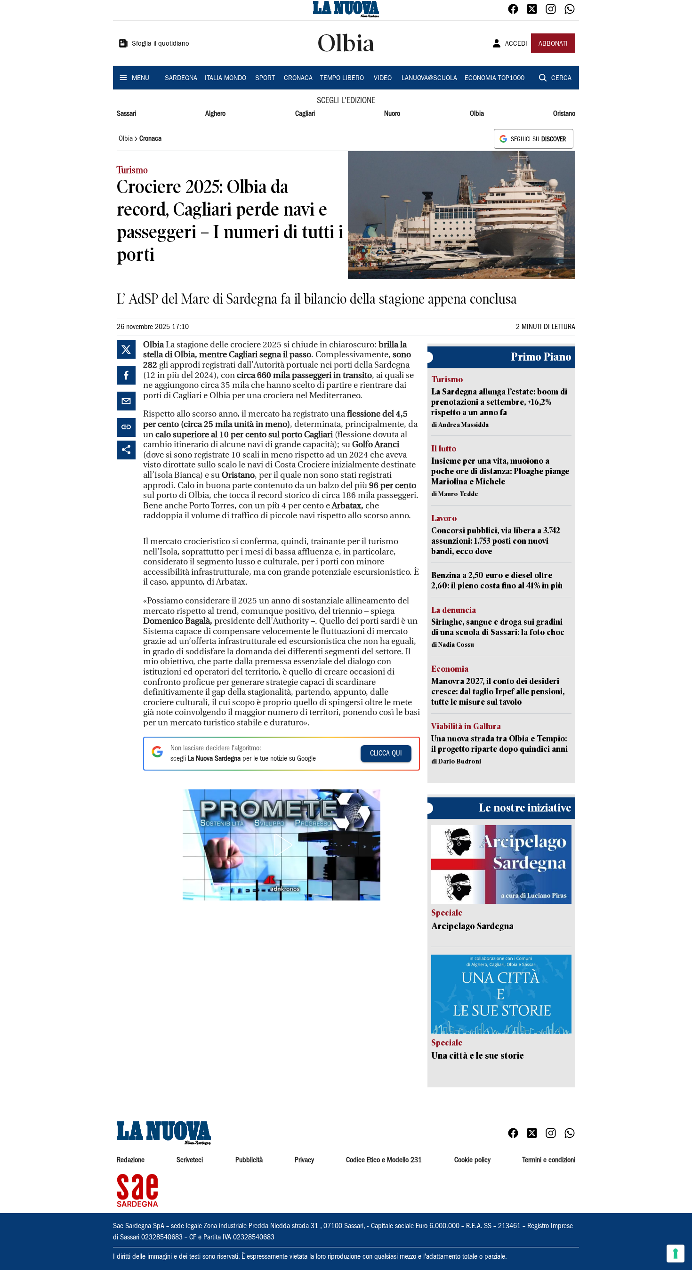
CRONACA (298, 78)
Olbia (477, 114)
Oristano (564, 114)
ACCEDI (516, 44)
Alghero (215, 114)
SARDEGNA (181, 78)
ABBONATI (553, 44)
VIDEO (383, 78)
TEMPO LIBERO (342, 78)
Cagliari (305, 114)
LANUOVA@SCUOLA (429, 78)
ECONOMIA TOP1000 (494, 78)
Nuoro (392, 114)
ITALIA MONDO (225, 78)
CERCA (561, 78)
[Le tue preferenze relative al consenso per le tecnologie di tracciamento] (675, 1253)
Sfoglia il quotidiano (160, 44)
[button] (281, 845)
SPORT (265, 78)
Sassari (126, 114)
